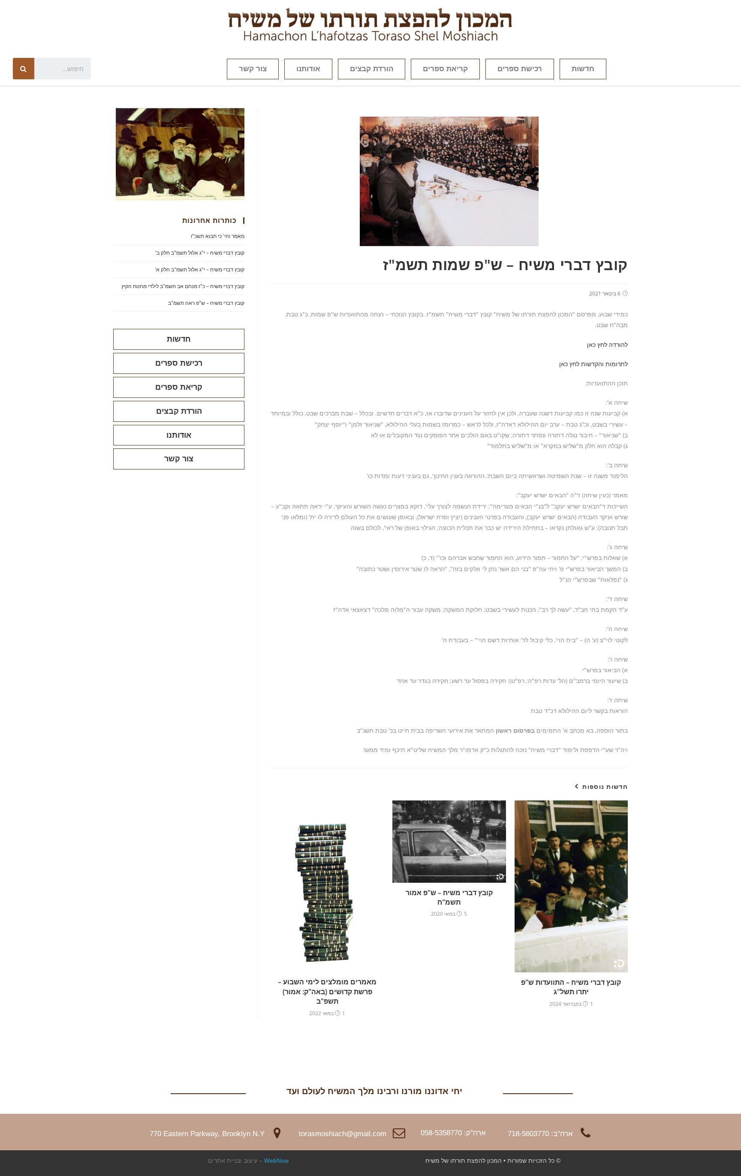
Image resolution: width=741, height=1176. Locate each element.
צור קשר (253, 69)
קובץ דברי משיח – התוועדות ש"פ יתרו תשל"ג (571, 986)
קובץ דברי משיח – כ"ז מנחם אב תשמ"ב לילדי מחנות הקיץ (182, 286)
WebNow (276, 1160)
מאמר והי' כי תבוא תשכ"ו (217, 236)
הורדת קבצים (371, 69)
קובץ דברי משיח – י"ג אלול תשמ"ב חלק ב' (199, 252)
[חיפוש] (23, 68)
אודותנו (308, 69)
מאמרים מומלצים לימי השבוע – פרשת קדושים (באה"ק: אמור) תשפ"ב (327, 991)
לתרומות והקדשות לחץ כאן (593, 364)
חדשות (583, 69)
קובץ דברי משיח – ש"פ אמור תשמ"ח (449, 897)
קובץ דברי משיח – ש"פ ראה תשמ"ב (206, 303)
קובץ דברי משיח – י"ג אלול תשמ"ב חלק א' (199, 269)
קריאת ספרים (445, 69)
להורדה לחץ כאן (607, 344)
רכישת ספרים (519, 69)
